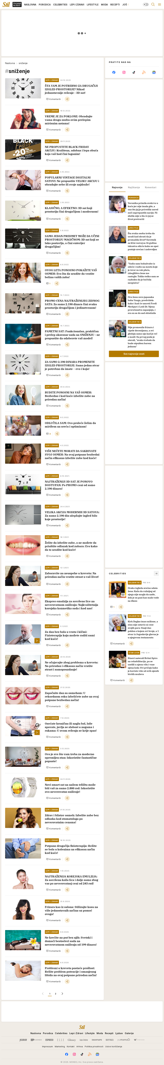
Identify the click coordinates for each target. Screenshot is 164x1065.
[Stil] (6, 4)
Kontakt (70, 1046)
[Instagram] (124, 72)
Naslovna (10, 63)
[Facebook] (114, 72)
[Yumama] (123, 1040)
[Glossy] (72, 1040)
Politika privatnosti (94, 1046)
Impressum (47, 1046)
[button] (53, 99)
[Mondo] (36, 1040)
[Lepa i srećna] (84, 1040)
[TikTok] (134, 72)
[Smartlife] (97, 1040)
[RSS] (144, 72)
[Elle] (60, 1040)
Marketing (60, 1046)
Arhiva (79, 1046)
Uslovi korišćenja (113, 1046)
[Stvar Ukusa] (139, 1040)
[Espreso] (49, 1040)
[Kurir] (23, 1040)
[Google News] (154, 72)
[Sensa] (110, 1040)
